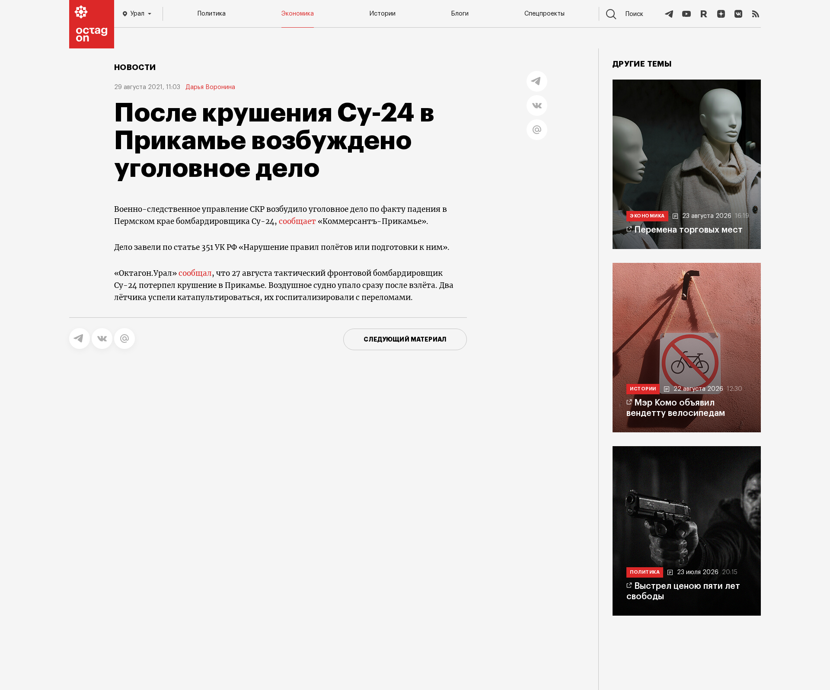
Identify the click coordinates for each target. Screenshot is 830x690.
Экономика (297, 14)
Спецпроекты (544, 14)
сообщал (194, 273)
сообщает (297, 221)
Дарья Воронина (210, 87)
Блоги (460, 14)
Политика (212, 14)
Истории (383, 14)
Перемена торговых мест (688, 230)
